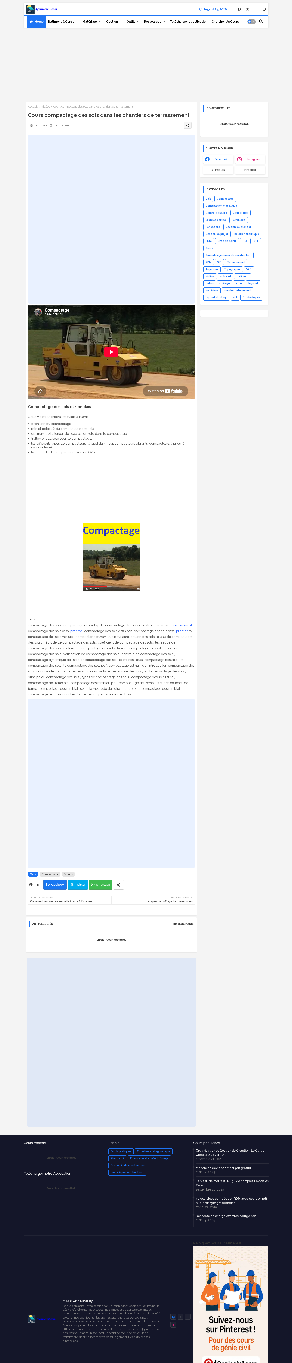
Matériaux (90, 21)
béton (210, 283)
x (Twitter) (218, 169)
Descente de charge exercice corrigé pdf (226, 1216)
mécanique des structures (127, 1172)
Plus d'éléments (183, 923)
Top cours (212, 269)
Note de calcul (227, 241)
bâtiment (243, 276)
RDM (208, 262)
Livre (209, 241)
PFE (256, 241)
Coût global (240, 212)
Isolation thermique (246, 234)
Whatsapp (103, 884)
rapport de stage (216, 297)
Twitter (80, 884)
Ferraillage (238, 219)
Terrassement (236, 262)
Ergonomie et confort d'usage (149, 1158)
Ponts (209, 248)
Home (39, 21)
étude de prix (251, 297)
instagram (253, 159)
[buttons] (239, 9)
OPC (245, 241)
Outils (131, 21)
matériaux (212, 290)
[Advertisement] (146, 63)
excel (239, 283)
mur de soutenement (237, 290)
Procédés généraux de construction (228, 255)
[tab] (36, 22)
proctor (76, 631)
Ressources (152, 21)
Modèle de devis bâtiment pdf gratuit (223, 1168)
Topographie (232, 269)
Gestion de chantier (238, 226)
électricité (117, 1158)
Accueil (33, 106)
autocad (225, 276)
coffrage (224, 283)
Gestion (112, 21)
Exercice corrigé (216, 219)
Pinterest (250, 169)
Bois (208, 198)
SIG (219, 262)
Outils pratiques (121, 1151)
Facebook (57, 884)
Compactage (50, 874)
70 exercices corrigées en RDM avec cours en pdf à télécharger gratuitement (231, 1201)
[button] (251, 21)
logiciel (253, 283)
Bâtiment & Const (61, 21)
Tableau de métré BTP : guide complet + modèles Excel (232, 1183)
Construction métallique (221, 205)
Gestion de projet (217, 234)
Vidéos (45, 106)
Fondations (213, 226)
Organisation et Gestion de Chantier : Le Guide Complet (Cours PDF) (230, 1153)
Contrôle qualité (216, 212)
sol (235, 297)
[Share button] (119, 885)
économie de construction (128, 1165)
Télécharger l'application (188, 21)
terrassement (182, 625)
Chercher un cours (225, 21)
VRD (249, 269)
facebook (221, 159)
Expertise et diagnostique (153, 1151)
